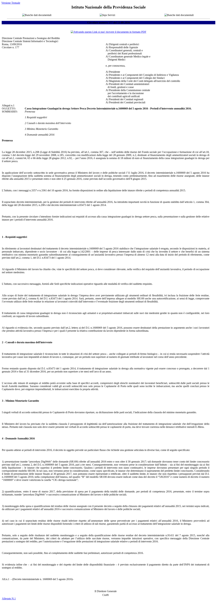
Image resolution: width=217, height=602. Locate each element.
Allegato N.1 (9, 598)
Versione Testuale (10, 2)
